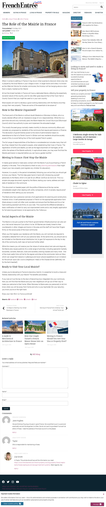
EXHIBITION (99, 12)
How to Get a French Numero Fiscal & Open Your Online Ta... (92, 49)
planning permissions (49, 166)
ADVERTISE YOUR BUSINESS (28, 486)
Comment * (5, 366)
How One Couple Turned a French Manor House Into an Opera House (34, 340)
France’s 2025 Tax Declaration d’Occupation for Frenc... (92, 24)
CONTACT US (14, 486)
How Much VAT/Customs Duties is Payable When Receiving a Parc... (90, 33)
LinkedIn (28, 299)
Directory (77, 12)
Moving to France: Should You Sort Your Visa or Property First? (56, 338)
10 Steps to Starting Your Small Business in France (16, 308)
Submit (6, 408)
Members (6, 12)
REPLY (14, 432)
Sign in (101, 3)
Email (35, 299)
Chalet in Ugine (79, 183)
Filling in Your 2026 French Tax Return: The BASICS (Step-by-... (92, 57)
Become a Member (92, 3)
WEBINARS (88, 12)
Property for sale (52, 12)
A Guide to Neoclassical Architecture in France (12, 338)
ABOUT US (5, 486)
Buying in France (19, 12)
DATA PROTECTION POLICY (37, 489)
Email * (4, 400)
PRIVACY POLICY (22, 489)
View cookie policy (11, 504)
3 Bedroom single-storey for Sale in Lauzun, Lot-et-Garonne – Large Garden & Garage (87, 137)
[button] (12, 338)
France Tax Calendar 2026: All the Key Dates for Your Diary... (92, 41)
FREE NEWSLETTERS (9, 489)
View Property (86, 151)
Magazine (66, 12)
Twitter (20, 299)
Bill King (6, 33)
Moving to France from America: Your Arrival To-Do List (52, 308)
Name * (4, 391)
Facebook (13, 299)
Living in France (36, 12)
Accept (96, 504)
